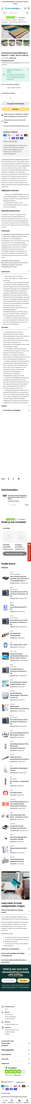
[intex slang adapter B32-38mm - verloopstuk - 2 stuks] (5, 816)
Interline (12, 691)
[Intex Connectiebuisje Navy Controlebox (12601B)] (5, 838)
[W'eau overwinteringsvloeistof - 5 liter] (5, 607)
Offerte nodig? (5, 1093)
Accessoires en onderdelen (11, 19)
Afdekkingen (21, 19)
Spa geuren (13, 779)
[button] (29, 552)
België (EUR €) (8, 1082)
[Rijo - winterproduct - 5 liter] (5, 644)
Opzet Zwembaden (15, 574)
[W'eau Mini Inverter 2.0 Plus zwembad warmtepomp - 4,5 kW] (5, 593)
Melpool (12, 704)
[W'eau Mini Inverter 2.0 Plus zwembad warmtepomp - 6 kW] (5, 621)
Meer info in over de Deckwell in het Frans (14, 262)
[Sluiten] (27, 69)
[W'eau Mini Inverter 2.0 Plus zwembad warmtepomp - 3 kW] (5, 720)
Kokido (12, 754)
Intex (11, 572)
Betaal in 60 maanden (10, 141)
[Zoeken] (27, 13)
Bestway (12, 857)
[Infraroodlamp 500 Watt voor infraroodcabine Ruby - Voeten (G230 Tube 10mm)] (5, 804)
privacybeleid (24, 987)
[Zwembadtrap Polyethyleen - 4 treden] (5, 769)
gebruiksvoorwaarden (9, 987)
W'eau (11, 587)
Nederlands (20, 1082)
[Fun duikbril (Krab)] (5, 792)
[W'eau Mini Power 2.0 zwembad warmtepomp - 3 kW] (5, 670)
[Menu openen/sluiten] (2, 8)
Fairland (12, 823)
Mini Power (13, 666)
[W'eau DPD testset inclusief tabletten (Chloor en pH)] (5, 683)
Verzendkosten (16, 62)
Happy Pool (13, 651)
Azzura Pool (10, 1097)
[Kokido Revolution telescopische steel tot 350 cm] (5, 758)
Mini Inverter (14, 589)
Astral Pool (12, 58)
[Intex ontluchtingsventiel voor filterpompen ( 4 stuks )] (5, 734)
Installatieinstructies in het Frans (11, 264)
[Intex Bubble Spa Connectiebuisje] (5, 634)
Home (2, 19)
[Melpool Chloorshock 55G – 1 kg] (5, 849)
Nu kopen (15, 109)
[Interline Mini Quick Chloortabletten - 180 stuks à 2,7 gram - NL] (5, 695)
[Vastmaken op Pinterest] (19, 479)
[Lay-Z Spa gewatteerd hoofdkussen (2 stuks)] (5, 860)
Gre (11, 766)
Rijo (11, 642)
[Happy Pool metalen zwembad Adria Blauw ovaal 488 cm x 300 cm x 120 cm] (5, 656)
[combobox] (15, 13)
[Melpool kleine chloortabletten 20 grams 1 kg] (5, 707)
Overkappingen (4, 22)
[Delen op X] (14, 479)
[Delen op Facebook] (8, 479)
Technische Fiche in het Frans (10, 260)
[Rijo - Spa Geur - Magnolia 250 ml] (5, 781)
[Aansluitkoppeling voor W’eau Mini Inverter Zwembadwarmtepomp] (5, 746)
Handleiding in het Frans (9, 266)
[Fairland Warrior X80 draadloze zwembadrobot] (5, 827)
